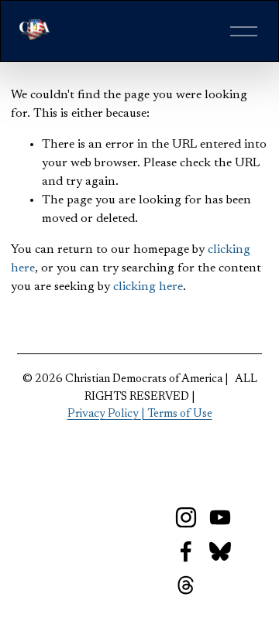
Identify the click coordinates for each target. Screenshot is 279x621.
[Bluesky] (220, 551)
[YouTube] (220, 517)
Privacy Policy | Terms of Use (139, 414)
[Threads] (186, 585)
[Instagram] (186, 517)
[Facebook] (186, 551)
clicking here (148, 287)
